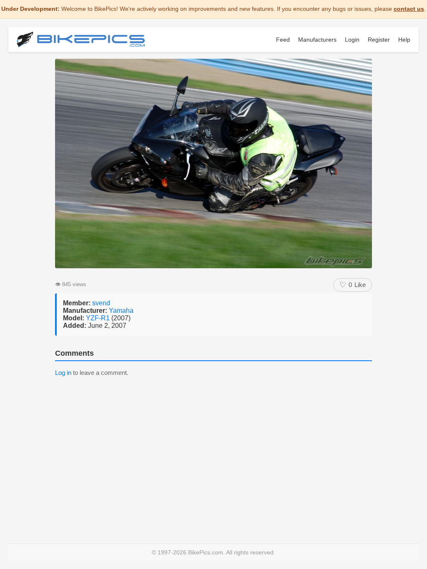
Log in (63, 372)
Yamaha (121, 310)
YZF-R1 (98, 318)
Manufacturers (317, 39)
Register (379, 39)
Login (352, 39)
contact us (409, 8)
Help (404, 39)
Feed (283, 39)
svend (101, 303)
